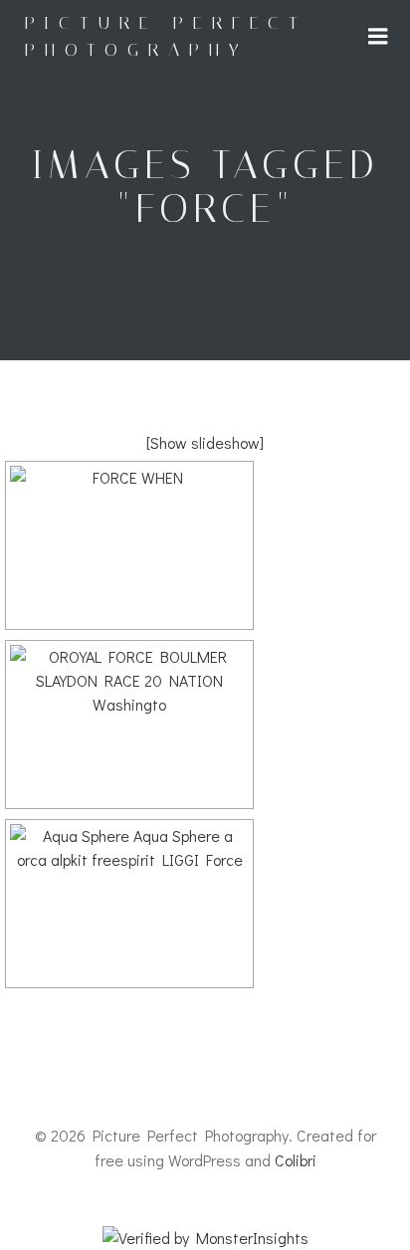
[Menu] (378, 37)
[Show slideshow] (205, 442)
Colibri (295, 1159)
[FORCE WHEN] (129, 545)
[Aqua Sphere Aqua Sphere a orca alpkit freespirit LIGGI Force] (129, 903)
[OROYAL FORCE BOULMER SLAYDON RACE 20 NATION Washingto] (129, 724)
